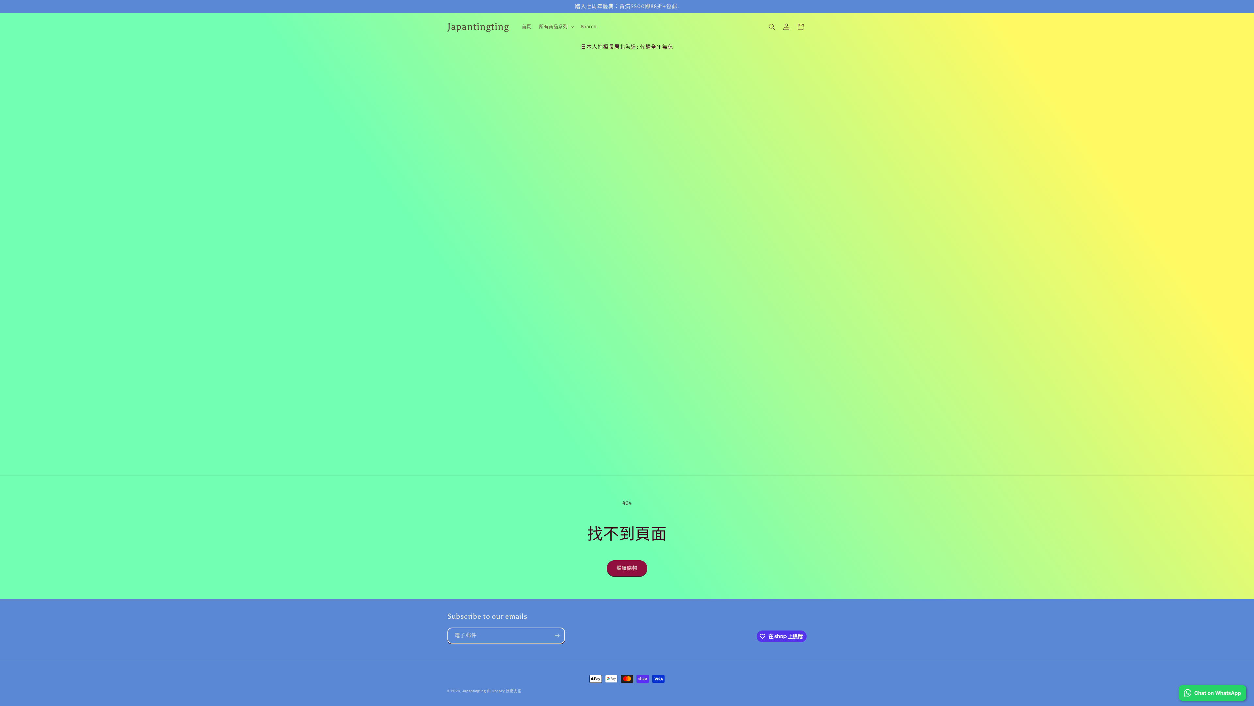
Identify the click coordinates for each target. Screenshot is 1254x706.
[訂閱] (557, 636)
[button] (556, 27)
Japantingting (474, 691)
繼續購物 (627, 568)
